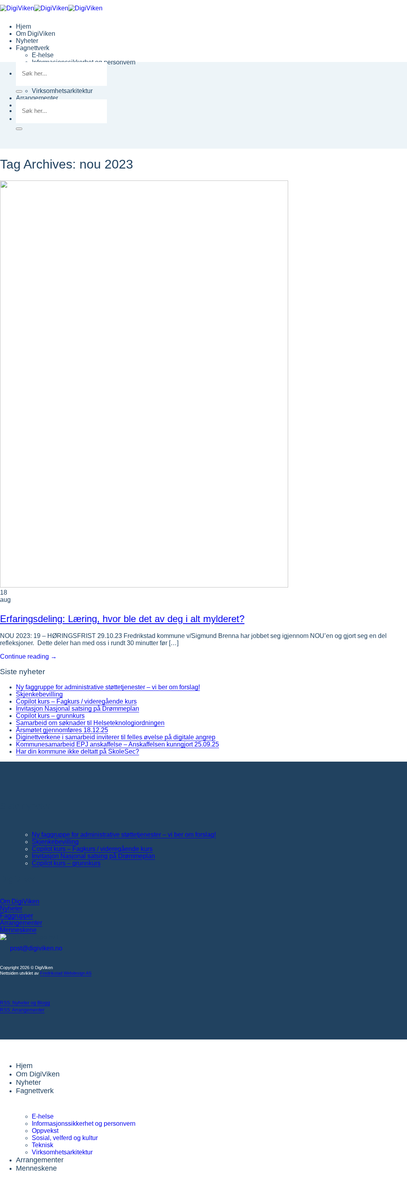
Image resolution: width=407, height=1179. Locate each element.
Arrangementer (37, 98)
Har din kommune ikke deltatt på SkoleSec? (77, 751)
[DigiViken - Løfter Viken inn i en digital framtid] (51, 8)
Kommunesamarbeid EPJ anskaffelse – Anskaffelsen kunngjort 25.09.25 (117, 744)
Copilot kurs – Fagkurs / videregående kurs (76, 701)
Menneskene (36, 1168)
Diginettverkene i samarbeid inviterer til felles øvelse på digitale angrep (115, 737)
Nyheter (27, 40)
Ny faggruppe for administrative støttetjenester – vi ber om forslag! (108, 687)
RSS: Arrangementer (22, 1010)
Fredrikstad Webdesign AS (65, 973)
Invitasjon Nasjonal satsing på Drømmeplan (77, 708)
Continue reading (28, 656)
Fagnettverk (32, 48)
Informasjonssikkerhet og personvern (84, 1123)
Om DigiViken (35, 33)
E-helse (43, 55)
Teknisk (42, 1145)
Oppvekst (45, 1130)
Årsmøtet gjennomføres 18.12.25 (62, 730)
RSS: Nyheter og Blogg (25, 1003)
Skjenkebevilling (39, 694)
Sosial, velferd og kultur (65, 1137)
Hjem (23, 26)
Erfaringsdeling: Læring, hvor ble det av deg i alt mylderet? (122, 618)
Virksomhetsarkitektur (62, 90)
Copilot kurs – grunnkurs (50, 715)
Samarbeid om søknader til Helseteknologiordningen (90, 722)
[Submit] (19, 91)
